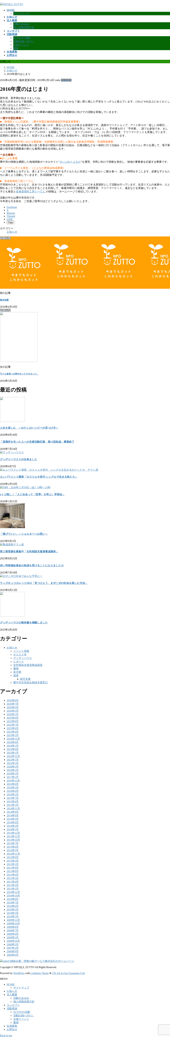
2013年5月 (13, 850)
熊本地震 (4, 300)
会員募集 (12, 1026)
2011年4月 (13, 881)
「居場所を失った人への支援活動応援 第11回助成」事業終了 (37, 441)
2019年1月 (13, 770)
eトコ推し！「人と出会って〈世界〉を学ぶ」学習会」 (32, 494)
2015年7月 (13, 798)
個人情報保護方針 (24, 27)
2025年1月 (13, 735)
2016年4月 (13, 791)
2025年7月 (13, 724)
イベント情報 (21, 651)
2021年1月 (13, 763)
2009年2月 (13, 937)
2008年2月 (13, 944)
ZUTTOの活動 (21, 37)
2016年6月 (13, 784)
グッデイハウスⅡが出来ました (18, 459)
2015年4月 (13, 801)
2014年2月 (13, 825)
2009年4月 (13, 934)
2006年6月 (13, 954)
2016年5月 (13, 787)
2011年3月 (13, 885)
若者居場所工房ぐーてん (30, 191)
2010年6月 (13, 906)
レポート (18, 661)
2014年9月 (13, 812)
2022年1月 (13, 759)
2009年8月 (13, 927)
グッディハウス (22, 658)
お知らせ (66, 80)
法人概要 (12, 994)
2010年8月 (13, 899)
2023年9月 (13, 749)
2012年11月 (13, 853)
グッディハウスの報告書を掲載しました (24, 622)
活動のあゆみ (21, 23)
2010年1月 (13, 916)
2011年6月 (13, 874)
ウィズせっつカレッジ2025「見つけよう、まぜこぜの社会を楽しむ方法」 (44, 583)
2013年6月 (13, 846)
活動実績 (12, 1008)
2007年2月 (13, 948)
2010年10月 (13, 895)
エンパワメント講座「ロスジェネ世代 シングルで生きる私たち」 (39, 476)
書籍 (16, 48)
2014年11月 (13, 808)
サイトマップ (21, 13)
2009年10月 (13, 923)
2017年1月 (13, 777)
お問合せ (12, 1029)
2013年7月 (13, 843)
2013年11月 (13, 836)
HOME (11, 984)
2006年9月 (13, 951)
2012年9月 (13, 857)
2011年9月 (13, 867)
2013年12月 (13, 832)
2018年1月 (13, 773)
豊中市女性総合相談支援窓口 (30, 682)
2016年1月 (13, 794)
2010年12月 (13, 892)
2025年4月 (13, 731)
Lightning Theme (40, 973)
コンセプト (13, 1005)
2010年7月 (13, 902)
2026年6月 (13, 707)
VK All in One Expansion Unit (68, 973)
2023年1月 (13, 752)
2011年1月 (13, 888)
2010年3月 (13, 913)
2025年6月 (13, 728)
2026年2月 (13, 710)
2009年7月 (13, 930)
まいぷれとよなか (70, 161)
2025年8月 (13, 721)
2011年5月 (13, 878)
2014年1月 (13, 829)
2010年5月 (13, 909)
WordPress (19, 973)
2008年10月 (13, 941)
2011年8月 (13, 871)
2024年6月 (13, 742)
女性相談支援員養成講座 (27, 665)
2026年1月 (13, 714)
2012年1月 (13, 864)
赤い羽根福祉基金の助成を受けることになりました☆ (32, 565)
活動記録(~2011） (23, 41)
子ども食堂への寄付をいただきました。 (19, 374)
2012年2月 (13, 860)
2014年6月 (13, 815)
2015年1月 (13, 805)
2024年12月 (13, 738)
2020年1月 (13, 766)
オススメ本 (20, 654)
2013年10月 (13, 839)
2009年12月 (13, 920)
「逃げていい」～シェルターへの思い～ (24, 533)
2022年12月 (13, 756)
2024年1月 (13, 745)
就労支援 (25, 679)
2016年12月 (13, 780)
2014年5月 (13, 819)
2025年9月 (13, 717)
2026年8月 (13, 700)
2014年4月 (13, 822)
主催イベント (21, 44)
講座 (16, 675)
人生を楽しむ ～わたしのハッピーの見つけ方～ (29, 427)
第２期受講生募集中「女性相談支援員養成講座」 (29, 551)
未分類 (17, 672)
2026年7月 (13, 703)
